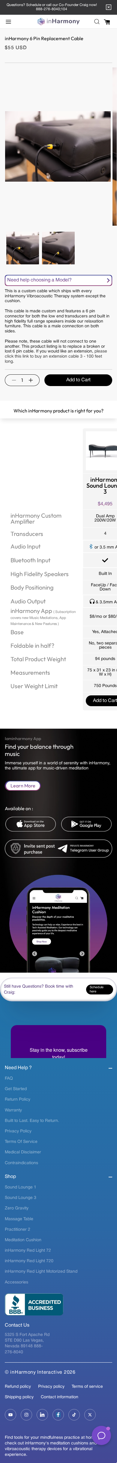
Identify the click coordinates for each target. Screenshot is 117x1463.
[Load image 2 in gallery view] (58, 248)
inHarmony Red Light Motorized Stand (41, 1272)
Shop (10, 1177)
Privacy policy (51, 1387)
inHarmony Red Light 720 (29, 1261)
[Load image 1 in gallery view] (22, 248)
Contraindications (21, 1163)
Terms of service (87, 1387)
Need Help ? (18, 1068)
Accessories (16, 1282)
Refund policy (18, 1387)
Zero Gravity (16, 1208)
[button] (10, 21)
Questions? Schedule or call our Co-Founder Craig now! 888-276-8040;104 (52, 7)
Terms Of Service (21, 1142)
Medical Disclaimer (23, 1152)
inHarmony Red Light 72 (28, 1251)
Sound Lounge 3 (20, 1198)
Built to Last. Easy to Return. (32, 1121)
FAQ (9, 1079)
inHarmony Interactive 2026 (42, 1372)
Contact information (59, 1397)
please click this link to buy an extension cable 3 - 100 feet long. (56, 356)
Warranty (13, 1110)
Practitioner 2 (17, 1230)
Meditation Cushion (23, 1240)
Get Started (16, 1089)
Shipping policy (19, 1397)
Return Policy (17, 1100)
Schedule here (97, 989)
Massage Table (19, 1219)
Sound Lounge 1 (20, 1187)
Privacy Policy (18, 1131)
